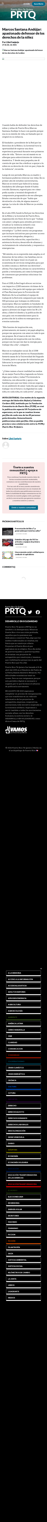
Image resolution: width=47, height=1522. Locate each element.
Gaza (10, 1253)
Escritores (13, 1216)
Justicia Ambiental (17, 1260)
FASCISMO (12, 1222)
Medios (11, 1298)
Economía (13, 1156)
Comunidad (13, 1055)
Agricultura (14, 1004)
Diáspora (12, 1150)
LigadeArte (13, 1291)
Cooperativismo (16, 1061)
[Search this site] (2, 3)
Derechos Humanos (17, 1118)
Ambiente (12, 1017)
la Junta (12, 1279)
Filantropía (14, 1247)
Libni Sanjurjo (12, 42)
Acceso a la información (20, 979)
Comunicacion (15, 1049)
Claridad (12, 1042)
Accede (27, 4)
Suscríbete (38, 4)
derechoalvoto (16, 1112)
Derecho (12, 1106)
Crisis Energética (16, 1074)
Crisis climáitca (16, 1068)
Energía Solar (15, 1209)
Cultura (12, 1087)
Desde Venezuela (16, 1137)
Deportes (12, 1099)
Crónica (12, 1080)
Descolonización (16, 1131)
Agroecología (15, 1011)
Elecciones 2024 (15, 1197)
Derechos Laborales (18, 1125)
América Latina (15, 1023)
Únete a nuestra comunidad (23, 507)
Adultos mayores (16, 992)
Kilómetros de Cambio (19, 1272)
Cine (10, 1036)
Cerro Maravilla (16, 1030)
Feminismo (13, 1228)
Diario (11, 1143)
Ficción (11, 1241)
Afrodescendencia (17, 998)
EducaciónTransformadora (22, 1184)
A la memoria (14, 973)
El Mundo (12, 1190)
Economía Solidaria (18, 1162)
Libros (11, 1285)
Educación (13, 1169)
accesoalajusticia (17, 986)
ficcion (11, 1235)
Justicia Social (15, 1266)
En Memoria (13, 1203)
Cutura (12, 1093)
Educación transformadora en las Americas (22, 1176)
